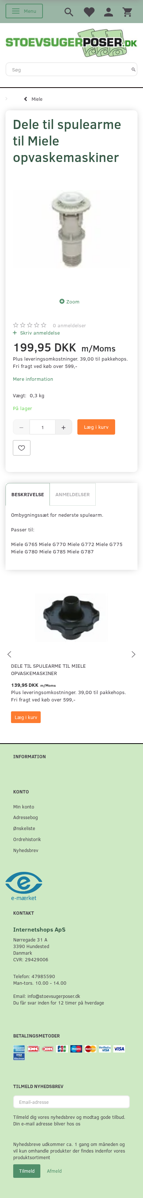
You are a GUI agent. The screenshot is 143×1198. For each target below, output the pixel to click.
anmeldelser (69, 325)
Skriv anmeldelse (39, 332)
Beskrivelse (27, 494)
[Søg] (134, 69)
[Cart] (127, 11)
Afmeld (54, 1171)
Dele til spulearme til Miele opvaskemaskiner (48, 669)
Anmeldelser (72, 494)
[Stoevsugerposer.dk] (72, 42)
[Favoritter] (88, 11)
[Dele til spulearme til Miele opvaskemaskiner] (71, 229)
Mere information (33, 378)
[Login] (108, 11)
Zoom (73, 301)
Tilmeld (26, 1171)
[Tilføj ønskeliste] (21, 448)
